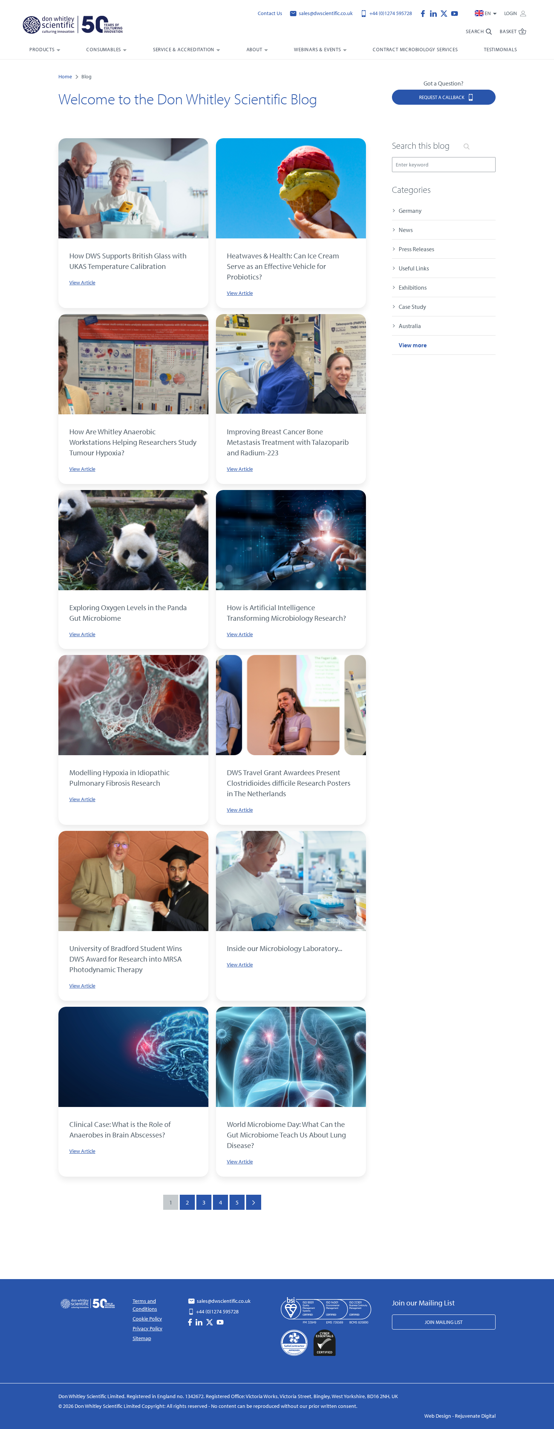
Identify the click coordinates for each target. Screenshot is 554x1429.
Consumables (103, 49)
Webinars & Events (317, 49)
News (406, 230)
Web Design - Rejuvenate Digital (460, 1415)
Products (41, 49)
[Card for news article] (133, 188)
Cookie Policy (147, 1318)
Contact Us (270, 13)
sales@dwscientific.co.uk (325, 13)
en (488, 13)
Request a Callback (442, 97)
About (254, 49)
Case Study (412, 306)
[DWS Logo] (81, 26)
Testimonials (500, 49)
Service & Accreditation (183, 49)
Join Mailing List (443, 1322)
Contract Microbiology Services (415, 49)
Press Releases (416, 249)
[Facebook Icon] (424, 12)
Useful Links (414, 268)
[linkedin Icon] (435, 12)
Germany (410, 210)
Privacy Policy (147, 1328)
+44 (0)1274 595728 (390, 13)
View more (413, 345)
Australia (410, 326)
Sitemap (142, 1338)
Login (511, 13)
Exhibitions (413, 287)
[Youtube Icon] (454, 12)
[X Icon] (446, 12)
